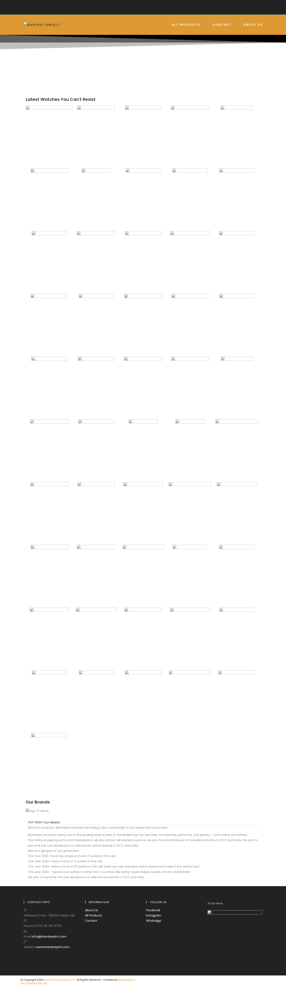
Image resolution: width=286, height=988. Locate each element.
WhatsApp (153, 921)
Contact (91, 921)
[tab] (35, 822)
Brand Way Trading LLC (59, 980)
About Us (91, 910)
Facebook (153, 910)
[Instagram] (146, 10)
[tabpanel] (143, 852)
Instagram (153, 915)
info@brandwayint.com (49, 936)
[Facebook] (140, 10)
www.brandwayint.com (53, 947)
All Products (93, 915)
